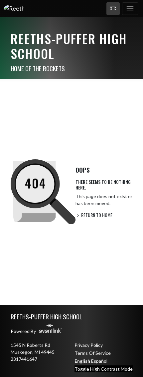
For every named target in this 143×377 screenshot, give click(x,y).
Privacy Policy (88, 345)
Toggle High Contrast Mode (103, 369)
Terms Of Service (92, 353)
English (82, 361)
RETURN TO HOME (96, 214)
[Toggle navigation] (130, 8)
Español (99, 361)
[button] (113, 8)
